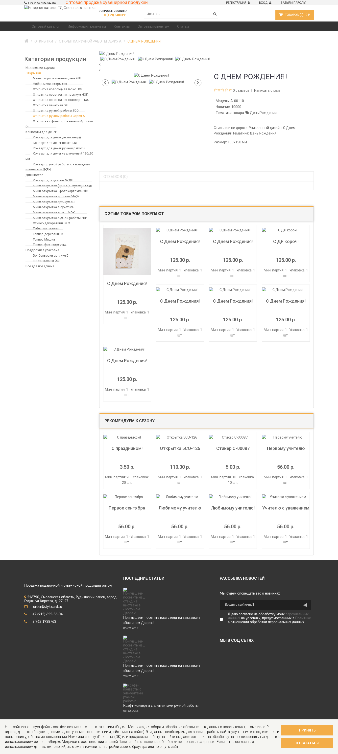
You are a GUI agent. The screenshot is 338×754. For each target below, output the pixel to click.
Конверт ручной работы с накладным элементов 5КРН (57, 166)
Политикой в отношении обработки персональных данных (167, 742)
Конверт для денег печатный (55, 143)
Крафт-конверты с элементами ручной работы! (161, 706)
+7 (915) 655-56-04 (47, 614)
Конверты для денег (40, 132)
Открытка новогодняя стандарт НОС (61, 100)
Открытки (33, 73)
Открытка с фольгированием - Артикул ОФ (59, 124)
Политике (303, 618)
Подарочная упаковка (42, 250)
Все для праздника (39, 266)
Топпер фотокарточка (50, 244)
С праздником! (127, 448)
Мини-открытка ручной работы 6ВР (60, 218)
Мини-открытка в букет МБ (53, 207)
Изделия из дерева (40, 67)
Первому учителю (286, 448)
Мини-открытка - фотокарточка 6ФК (61, 191)
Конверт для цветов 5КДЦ (53, 180)
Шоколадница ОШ (46, 261)
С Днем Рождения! (127, 283)
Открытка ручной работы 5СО (56, 110)
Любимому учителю (180, 507)
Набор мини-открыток (50, 84)
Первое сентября (127, 507)
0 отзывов (241, 90)
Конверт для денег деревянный (57, 137)
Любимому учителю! (233, 507)
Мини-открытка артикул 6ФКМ (56, 196)
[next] (206, 70)
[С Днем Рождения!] (116, 53)
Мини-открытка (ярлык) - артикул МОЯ (62, 185)
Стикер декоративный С (51, 223)
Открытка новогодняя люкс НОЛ (58, 89)
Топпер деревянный (48, 234)
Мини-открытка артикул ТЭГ (54, 201)
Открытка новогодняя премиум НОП (60, 94)
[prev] (206, 64)
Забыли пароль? (293, 2)
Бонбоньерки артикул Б (51, 255)
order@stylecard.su (47, 607)
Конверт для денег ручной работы (59, 148)
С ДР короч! (285, 241)
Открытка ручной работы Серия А (59, 116)
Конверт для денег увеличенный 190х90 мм (59, 156)
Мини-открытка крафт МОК (54, 212)
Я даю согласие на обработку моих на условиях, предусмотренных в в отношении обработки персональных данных (269, 618)
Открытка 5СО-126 (180, 448)
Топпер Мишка (44, 239)
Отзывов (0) (115, 176)
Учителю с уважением (285, 507)
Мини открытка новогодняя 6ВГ (57, 78)
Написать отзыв (266, 90)
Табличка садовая (46, 228)
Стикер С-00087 (233, 448)
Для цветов (34, 175)
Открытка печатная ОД (50, 105)
